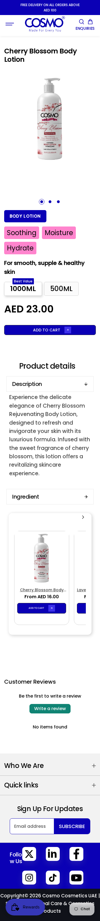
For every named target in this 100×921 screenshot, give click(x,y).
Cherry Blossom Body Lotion (42, 590)
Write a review (50, 708)
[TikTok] (53, 878)
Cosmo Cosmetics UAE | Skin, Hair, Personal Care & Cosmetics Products (53, 903)
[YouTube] (76, 878)
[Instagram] (29, 878)
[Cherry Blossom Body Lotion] (41, 558)
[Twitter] (29, 854)
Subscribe (72, 826)
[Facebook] (76, 854)
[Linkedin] (53, 854)
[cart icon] (90, 21)
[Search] (81, 21)
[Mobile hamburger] (10, 24)
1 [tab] (41, 201)
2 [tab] (50, 201)
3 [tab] (58, 201)
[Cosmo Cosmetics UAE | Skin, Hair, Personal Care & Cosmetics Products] (45, 24)
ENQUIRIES (85, 28)
